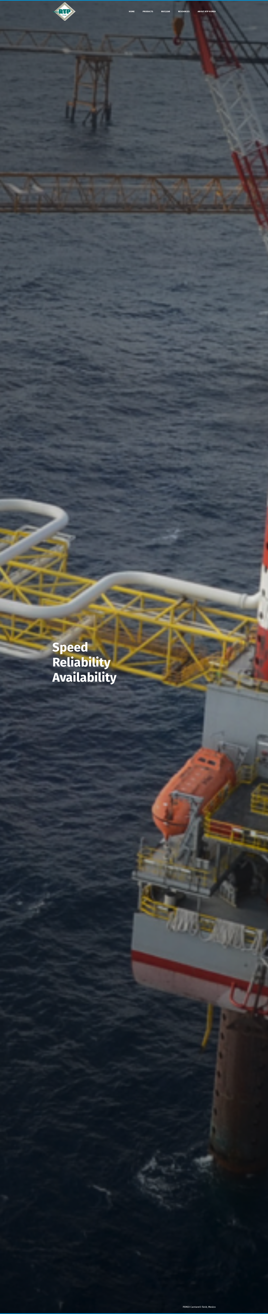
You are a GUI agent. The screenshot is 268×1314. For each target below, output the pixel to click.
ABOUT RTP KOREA (207, 11)
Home (132, 11)
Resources (184, 11)
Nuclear (165, 11)
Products (148, 11)
